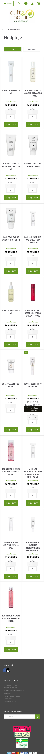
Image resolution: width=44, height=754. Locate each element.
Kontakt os (7, 693)
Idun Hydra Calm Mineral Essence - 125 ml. (11, 618)
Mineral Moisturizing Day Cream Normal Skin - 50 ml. (33, 473)
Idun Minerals (11, 102)
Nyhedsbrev (8, 699)
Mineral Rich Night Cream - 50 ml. (11, 545)
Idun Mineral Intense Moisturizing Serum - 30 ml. (33, 546)
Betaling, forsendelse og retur (14, 690)
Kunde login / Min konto (12, 685)
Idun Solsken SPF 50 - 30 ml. (33, 385)
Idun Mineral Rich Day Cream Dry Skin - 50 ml (33, 240)
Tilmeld (37, 716)
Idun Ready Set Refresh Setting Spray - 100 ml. (33, 313)
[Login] (32, 3)
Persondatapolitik (10, 701)
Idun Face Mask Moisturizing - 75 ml (11, 166)
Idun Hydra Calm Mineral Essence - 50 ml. (11, 472)
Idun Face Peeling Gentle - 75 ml (33, 165)
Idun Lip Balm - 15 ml (11, 91)
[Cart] (38, 3)
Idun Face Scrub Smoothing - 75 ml (11, 238)
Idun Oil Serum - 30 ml (11, 311)
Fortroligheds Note (10, 687)
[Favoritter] (25, 3)
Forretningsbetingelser (12, 696)
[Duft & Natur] (22, 15)
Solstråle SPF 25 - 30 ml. (11, 385)
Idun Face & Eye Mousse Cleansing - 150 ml (33, 93)
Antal (10, 109)
